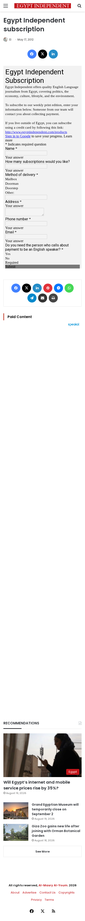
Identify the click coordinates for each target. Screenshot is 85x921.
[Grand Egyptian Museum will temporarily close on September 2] (15, 810)
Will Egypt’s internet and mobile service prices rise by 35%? (36, 785)
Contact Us (47, 892)
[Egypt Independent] (42, 5)
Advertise (29, 892)
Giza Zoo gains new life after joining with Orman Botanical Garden (56, 831)
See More (42, 851)
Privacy (36, 900)
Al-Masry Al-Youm (53, 885)
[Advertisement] (42, 516)
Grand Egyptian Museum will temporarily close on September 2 (55, 809)
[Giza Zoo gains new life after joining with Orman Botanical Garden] (15, 832)
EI (10, 39)
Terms (49, 900)
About (15, 892)
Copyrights (66, 892)
